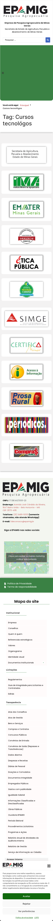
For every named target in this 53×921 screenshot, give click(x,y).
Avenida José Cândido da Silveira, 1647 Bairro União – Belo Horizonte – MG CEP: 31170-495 (24, 507)
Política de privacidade (24, 918)
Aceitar (26, 896)
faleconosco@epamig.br (22, 521)
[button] (49, 866)
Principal (24, 105)
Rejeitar (26, 903)
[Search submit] (48, 40)
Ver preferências (26, 911)
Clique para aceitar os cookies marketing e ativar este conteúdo (26, 557)
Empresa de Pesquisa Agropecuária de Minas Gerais (27, 24)
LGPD (36, 918)
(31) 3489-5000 (21, 514)
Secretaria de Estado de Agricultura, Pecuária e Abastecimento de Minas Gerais (27, 30)
